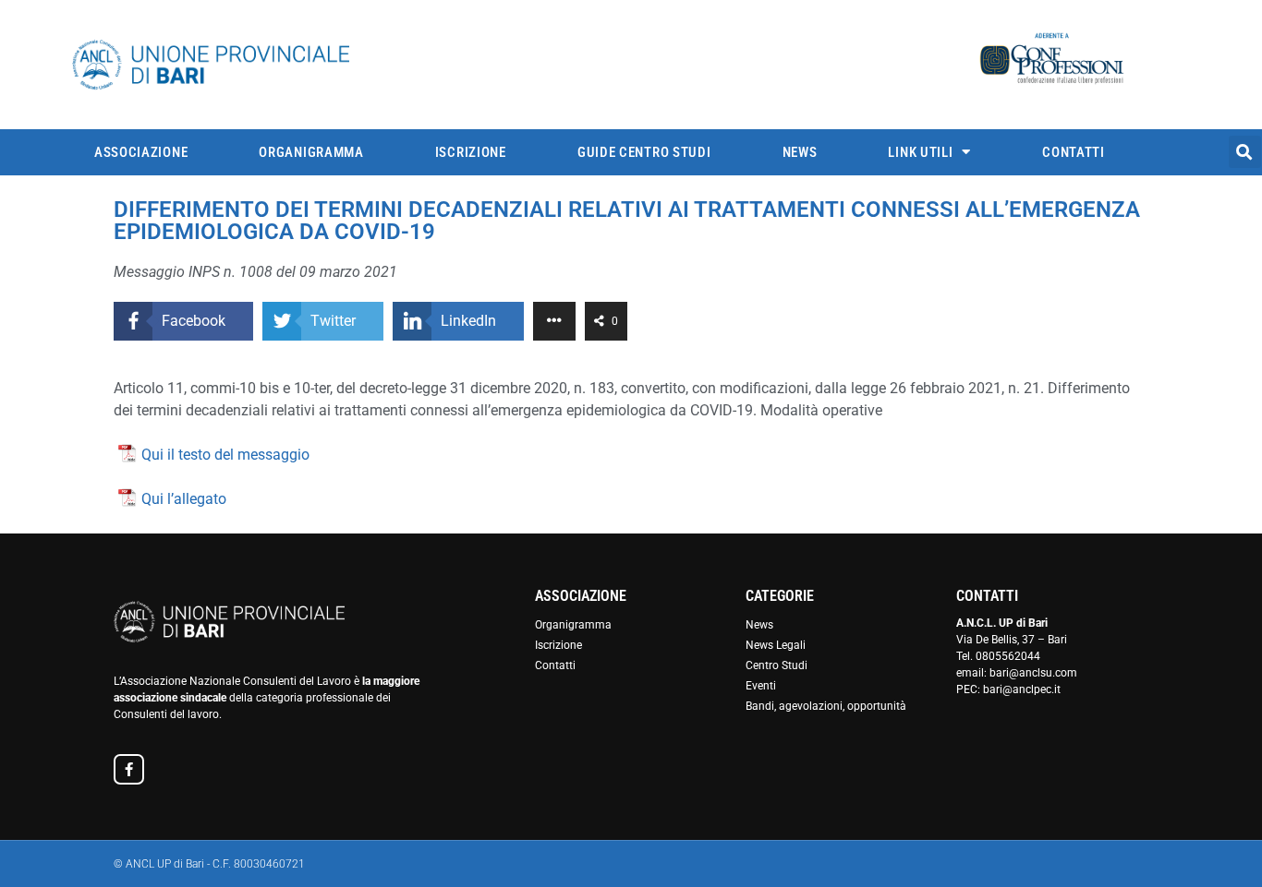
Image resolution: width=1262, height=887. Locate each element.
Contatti (1073, 152)
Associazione (141, 152)
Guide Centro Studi (644, 152)
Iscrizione (470, 152)
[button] (1245, 152)
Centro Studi (776, 665)
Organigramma (311, 152)
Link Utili (920, 152)
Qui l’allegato (183, 499)
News (800, 152)
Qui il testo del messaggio (225, 454)
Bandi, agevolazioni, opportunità (826, 706)
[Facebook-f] (129, 769)
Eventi (761, 685)
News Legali (776, 645)
